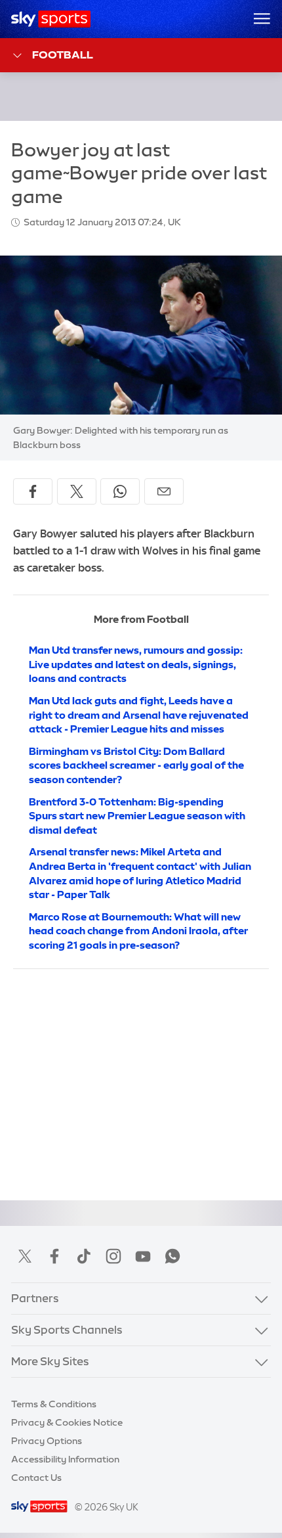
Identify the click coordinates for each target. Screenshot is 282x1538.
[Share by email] (164, 491)
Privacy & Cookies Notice (67, 1422)
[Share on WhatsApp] (120, 491)
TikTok (84, 1256)
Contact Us (36, 1477)
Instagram (113, 1256)
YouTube (143, 1256)
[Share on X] (76, 491)
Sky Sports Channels (67, 1330)
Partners (35, 1298)
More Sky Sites (50, 1361)
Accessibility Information (65, 1459)
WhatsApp (172, 1256)
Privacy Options (46, 1440)
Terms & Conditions (53, 1404)
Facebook (54, 1256)
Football (62, 54)
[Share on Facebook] (32, 491)
